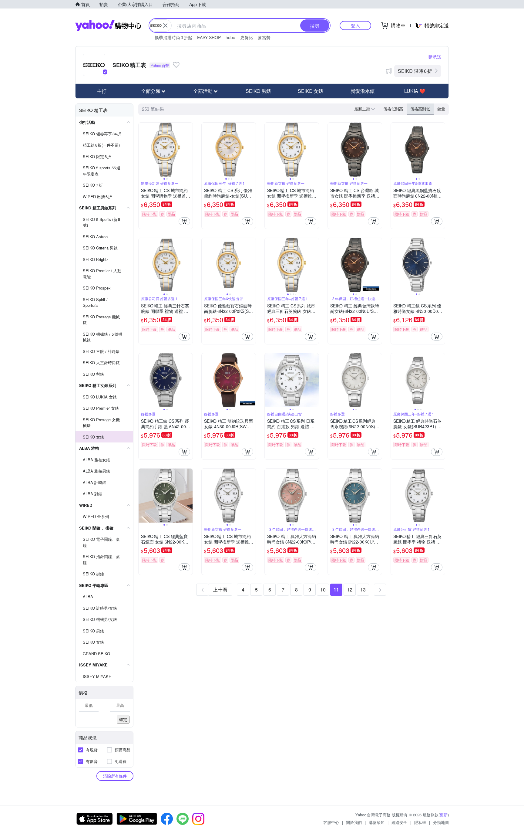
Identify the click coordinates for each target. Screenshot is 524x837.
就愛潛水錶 (363, 90)
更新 (444, 815)
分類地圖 (441, 822)
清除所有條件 (115, 776)
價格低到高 (393, 109)
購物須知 (377, 822)
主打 (101, 90)
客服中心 (331, 822)
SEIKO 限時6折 (415, 70)
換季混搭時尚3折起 (173, 37)
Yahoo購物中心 (108, 25)
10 (323, 589)
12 (349, 589)
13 (363, 589)
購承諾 (434, 57)
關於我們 (354, 822)
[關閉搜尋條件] (165, 25)
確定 (123, 719)
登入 (355, 25)
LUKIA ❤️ (414, 90)
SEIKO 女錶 (310, 90)
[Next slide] (189, 149)
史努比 (246, 37)
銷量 (441, 109)
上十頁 (220, 589)
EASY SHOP (209, 37)
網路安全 (399, 822)
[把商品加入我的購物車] (184, 221)
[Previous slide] (142, 149)
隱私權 (420, 822)
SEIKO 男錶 (258, 90)
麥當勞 (264, 37)
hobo (230, 37)
